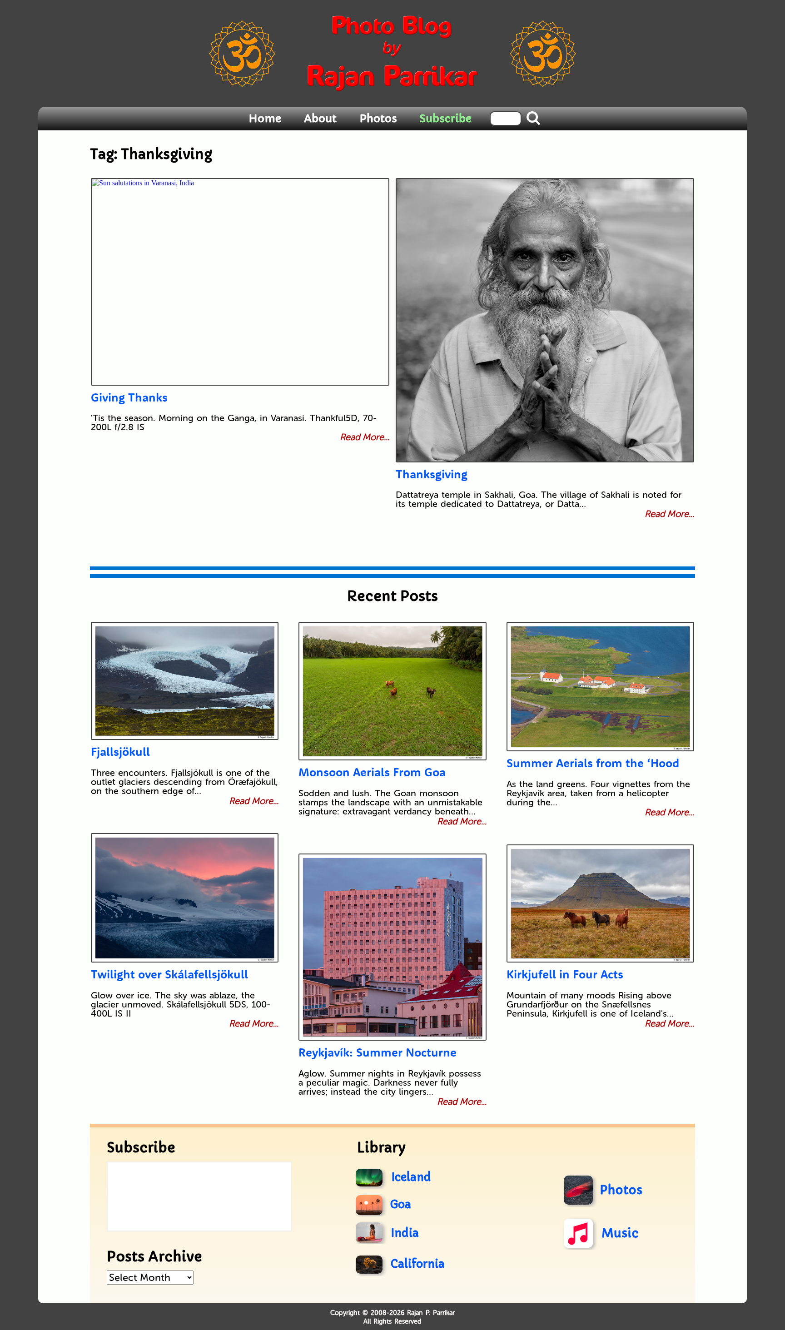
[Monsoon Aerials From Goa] (392, 691)
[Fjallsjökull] (184, 681)
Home (264, 118)
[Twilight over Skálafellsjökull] (184, 898)
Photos (378, 118)
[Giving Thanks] (240, 282)
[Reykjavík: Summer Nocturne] (392, 947)
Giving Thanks (129, 397)
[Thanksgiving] (545, 320)
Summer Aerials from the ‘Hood (593, 762)
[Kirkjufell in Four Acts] (600, 903)
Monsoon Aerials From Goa (372, 771)
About (320, 118)
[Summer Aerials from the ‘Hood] (600, 686)
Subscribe (446, 118)
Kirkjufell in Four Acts (565, 974)
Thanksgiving (431, 473)
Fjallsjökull (120, 751)
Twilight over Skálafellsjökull (169, 974)
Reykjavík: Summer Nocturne (377, 1052)
